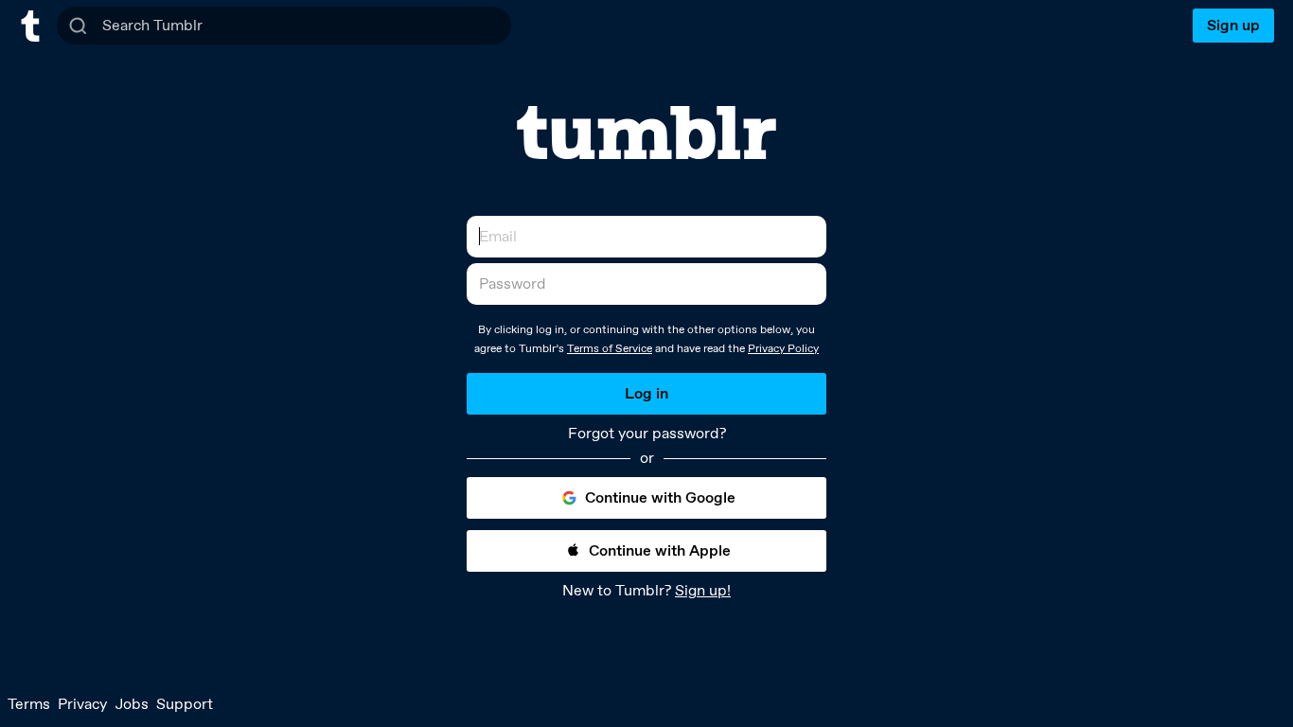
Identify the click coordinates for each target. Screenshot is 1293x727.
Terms (29, 704)
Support (184, 704)
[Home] (30, 26)
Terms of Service (609, 348)
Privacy (82, 704)
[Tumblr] (646, 132)
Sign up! (703, 590)
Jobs (132, 704)
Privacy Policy (783, 348)
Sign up (1233, 25)
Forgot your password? (647, 433)
